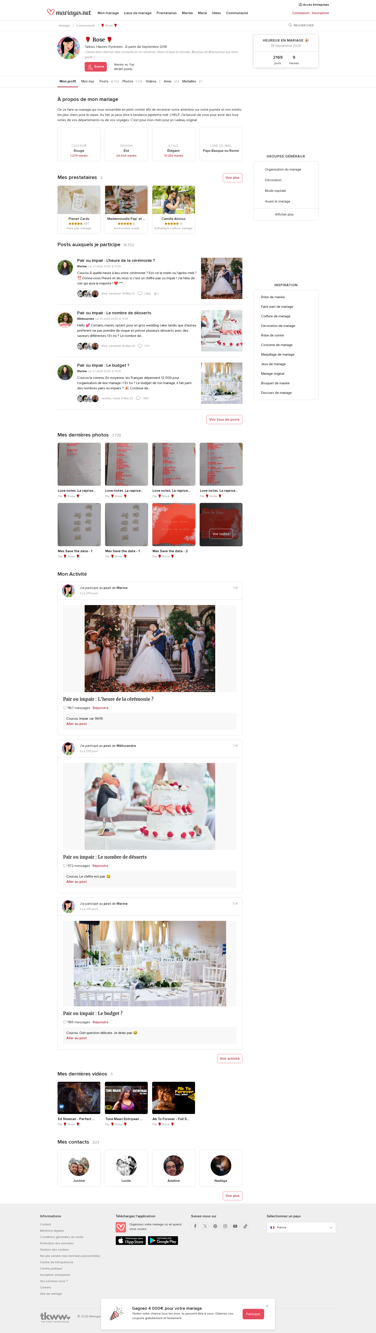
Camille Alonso (173, 219)
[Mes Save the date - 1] (79, 524)
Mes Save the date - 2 (170, 551)
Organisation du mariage (283, 169)
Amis (167, 81)
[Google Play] (163, 1244)
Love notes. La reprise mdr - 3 (124, 490)
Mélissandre (85, 319)
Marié (202, 13)
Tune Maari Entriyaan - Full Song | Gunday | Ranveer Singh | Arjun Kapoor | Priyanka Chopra (124, 1119)
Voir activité (230, 1058)
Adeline (174, 1181)
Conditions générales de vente (62, 1237)
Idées (216, 13)
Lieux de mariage (137, 13)
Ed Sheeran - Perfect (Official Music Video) (77, 1119)
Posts (104, 81)
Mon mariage (108, 13)
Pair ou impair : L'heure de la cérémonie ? (116, 260)
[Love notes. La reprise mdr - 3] (126, 464)
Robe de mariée (273, 297)
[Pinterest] (215, 1226)
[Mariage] (69, 13)
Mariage (64, 25)
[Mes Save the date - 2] (174, 524)
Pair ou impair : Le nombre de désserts (114, 313)
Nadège (221, 1181)
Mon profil (68, 81)
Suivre (98, 66)
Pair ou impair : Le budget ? (103, 365)
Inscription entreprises (55, 1275)
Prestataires (167, 13)
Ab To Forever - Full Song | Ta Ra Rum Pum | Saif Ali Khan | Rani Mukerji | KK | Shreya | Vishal (171, 1119)
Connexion (300, 13)
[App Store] (131, 1244)
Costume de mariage (277, 345)
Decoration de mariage (278, 326)
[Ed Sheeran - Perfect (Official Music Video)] (79, 1098)
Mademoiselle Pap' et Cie (126, 219)
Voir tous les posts (224, 419)
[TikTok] (245, 1226)
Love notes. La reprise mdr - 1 (219, 490)
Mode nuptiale (275, 191)
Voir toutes (221, 534)
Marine (82, 266)
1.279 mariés (79, 155)
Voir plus (233, 178)
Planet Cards (79, 219)
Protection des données (57, 1243)
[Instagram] (225, 1226)
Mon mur (87, 81)
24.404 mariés (126, 155)
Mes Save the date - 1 (75, 551)
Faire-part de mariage (277, 306)
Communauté (237, 13)
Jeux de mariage (273, 364)
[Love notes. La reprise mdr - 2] (174, 464)
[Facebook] (195, 1226)
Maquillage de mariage (277, 354)
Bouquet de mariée (275, 383)
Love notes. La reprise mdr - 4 (77, 490)
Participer (253, 1314)
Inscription (320, 13)
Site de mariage (51, 1294)
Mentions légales (52, 1231)
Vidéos (151, 81)
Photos (128, 81)
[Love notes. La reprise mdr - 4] (79, 464)
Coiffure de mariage (275, 316)
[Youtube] (235, 1226)
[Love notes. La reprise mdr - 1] (221, 464)
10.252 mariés (173, 155)
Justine (79, 1181)
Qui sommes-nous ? (53, 1281)
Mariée (187, 13)
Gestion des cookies (54, 1249)
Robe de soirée (272, 335)
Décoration (273, 180)
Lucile (126, 1181)
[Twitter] (205, 1226)
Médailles (189, 81)
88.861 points (123, 69)
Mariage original (272, 373)
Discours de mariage (276, 393)
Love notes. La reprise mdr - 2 (171, 490)
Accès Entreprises (315, 5)
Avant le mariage (277, 201)
